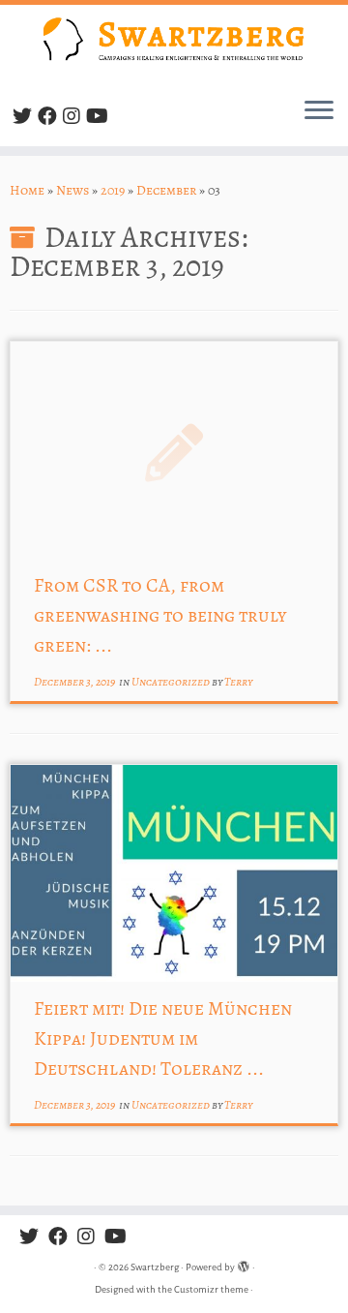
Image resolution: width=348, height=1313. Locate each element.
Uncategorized (171, 681)
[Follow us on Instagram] (74, 117)
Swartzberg (154, 1267)
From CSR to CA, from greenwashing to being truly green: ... (160, 615)
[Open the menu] (319, 111)
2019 (113, 190)
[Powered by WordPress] (243, 1263)
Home (27, 190)
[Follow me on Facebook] (50, 117)
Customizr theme (211, 1289)
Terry (238, 681)
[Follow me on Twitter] (25, 117)
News (72, 190)
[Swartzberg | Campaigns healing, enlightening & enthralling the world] (174, 43)
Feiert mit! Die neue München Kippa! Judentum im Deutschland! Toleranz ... (163, 1038)
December (166, 190)
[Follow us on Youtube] (100, 117)
